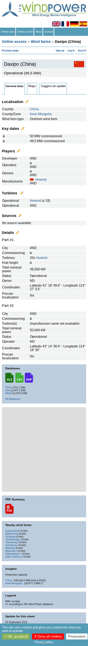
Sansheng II (12, 542)
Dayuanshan (13, 530)
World (8, 393)
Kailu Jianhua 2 (14, 556)
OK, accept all (17, 636)
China (34, 109)
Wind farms (41, 42)
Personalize (77, 636)
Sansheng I (12, 545)
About (38, 31)
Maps (32, 86)
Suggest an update (53, 86)
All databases (12, 399)
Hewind (40, 179)
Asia (7, 390)
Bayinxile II (12, 551)
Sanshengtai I (13, 539)
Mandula (10, 548)
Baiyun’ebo (12, 533)
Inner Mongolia (41, 114)
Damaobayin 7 (14, 553)
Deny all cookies (49, 636)
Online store (8, 31)
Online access (25, 31)
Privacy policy (44, 642)
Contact (48, 31)
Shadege (11, 536)
